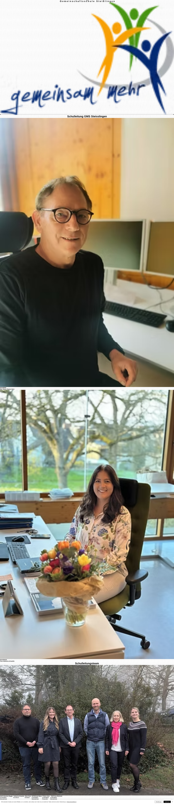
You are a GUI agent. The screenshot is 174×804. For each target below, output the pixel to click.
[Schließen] (172, 802)
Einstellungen (159, 802)
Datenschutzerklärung (71, 802)
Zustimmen (167, 802)
